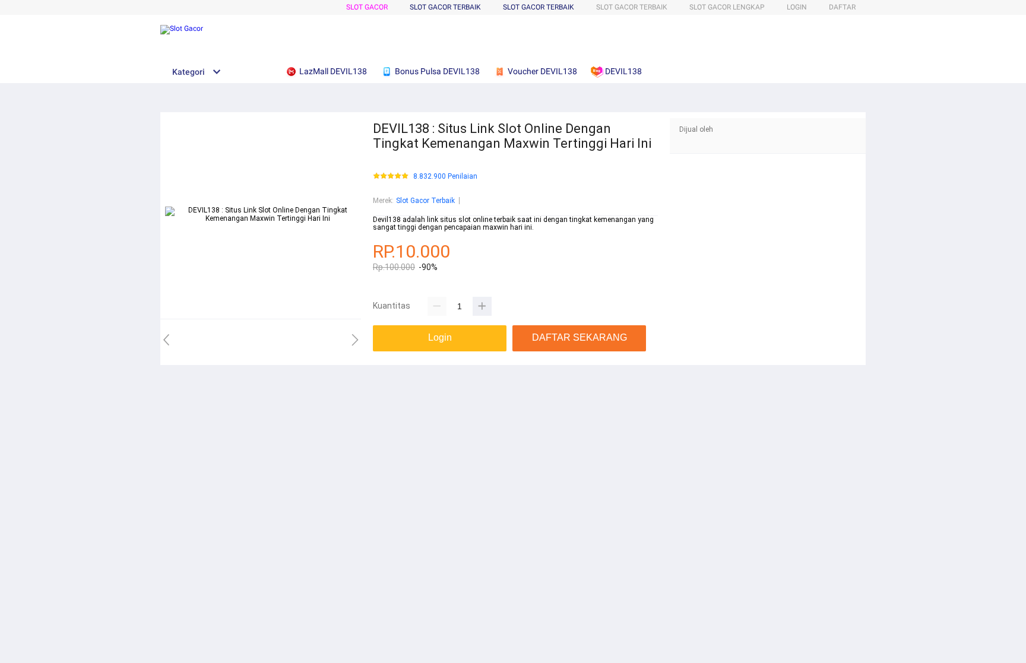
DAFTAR (842, 7)
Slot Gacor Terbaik (538, 7)
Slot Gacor (367, 7)
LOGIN (797, 7)
